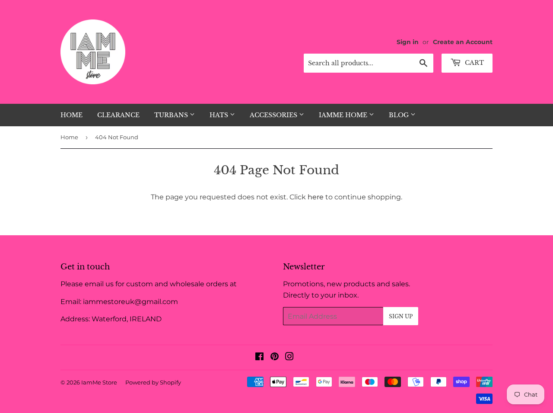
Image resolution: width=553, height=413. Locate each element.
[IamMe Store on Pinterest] (274, 357)
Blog (399, 115)
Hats (220, 115)
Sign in (408, 41)
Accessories (274, 115)
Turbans (172, 115)
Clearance (118, 115)
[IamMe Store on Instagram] (289, 357)
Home (71, 115)
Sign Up (401, 316)
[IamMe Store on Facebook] (259, 357)
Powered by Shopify (153, 382)
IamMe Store (99, 382)
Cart (473, 63)
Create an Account (463, 41)
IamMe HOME (344, 115)
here (316, 197)
